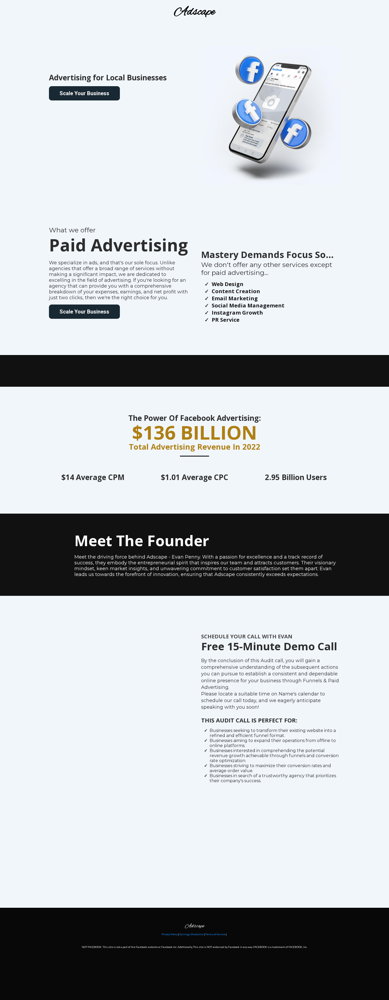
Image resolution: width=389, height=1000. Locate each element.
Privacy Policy (170, 934)
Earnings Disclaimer (191, 934)
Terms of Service (215, 934)
